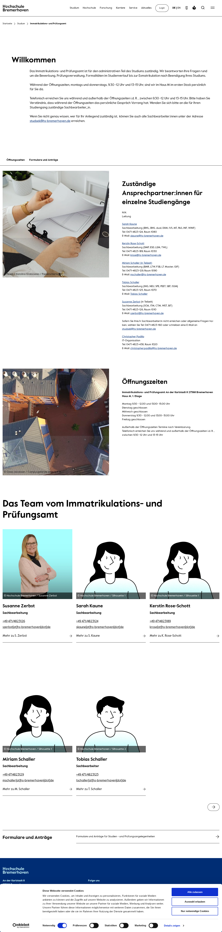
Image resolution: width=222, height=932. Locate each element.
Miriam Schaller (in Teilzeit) (137, 263)
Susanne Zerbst (131, 302)
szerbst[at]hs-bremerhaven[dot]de (27, 627)
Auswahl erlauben (195, 901)
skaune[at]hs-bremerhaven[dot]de (100, 627)
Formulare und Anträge (43, 160)
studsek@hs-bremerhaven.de (50, 121)
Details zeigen (172, 925)
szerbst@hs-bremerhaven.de (147, 313)
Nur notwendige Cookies (195, 911)
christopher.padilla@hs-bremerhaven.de (153, 348)
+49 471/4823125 (87, 774)
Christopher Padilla (133, 336)
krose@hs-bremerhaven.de (145, 255)
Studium (21, 24)
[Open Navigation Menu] (212, 8)
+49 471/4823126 (14, 621)
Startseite (7, 24)
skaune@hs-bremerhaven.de (146, 236)
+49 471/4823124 (87, 621)
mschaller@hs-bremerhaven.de (148, 274)
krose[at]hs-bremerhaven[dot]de (172, 627)
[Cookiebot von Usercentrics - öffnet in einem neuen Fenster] (21, 925)
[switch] (94, 925)
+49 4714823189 (160, 621)
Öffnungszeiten (16, 160)
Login (162, 8)
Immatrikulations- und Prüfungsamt (48, 24)
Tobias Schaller (130, 282)
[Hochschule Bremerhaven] (16, 871)
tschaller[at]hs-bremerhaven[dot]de (101, 780)
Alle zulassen (194, 892)
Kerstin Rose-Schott (133, 243)
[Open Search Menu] (203, 8)
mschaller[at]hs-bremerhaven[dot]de (28, 780)
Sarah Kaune (129, 224)
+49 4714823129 (13, 774)
